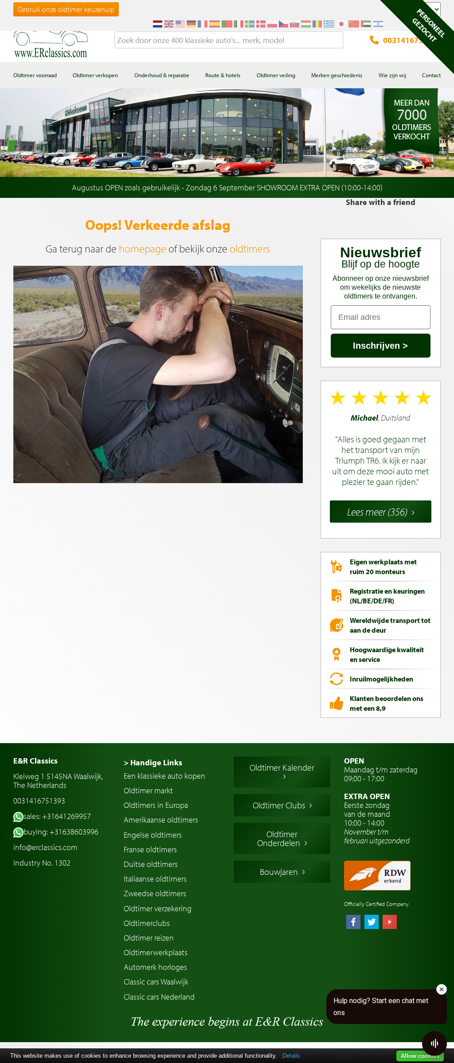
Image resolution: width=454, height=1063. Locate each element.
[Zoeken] (336, 40)
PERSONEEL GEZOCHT (428, 25)
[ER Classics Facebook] (353, 923)
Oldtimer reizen (149, 938)
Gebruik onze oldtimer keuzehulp (66, 9)
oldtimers (250, 248)
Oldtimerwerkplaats (156, 952)
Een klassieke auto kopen (164, 776)
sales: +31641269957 (57, 816)
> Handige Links (153, 762)
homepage (142, 248)
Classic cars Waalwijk (156, 981)
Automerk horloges (155, 967)
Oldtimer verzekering (158, 908)
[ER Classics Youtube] (390, 923)
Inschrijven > (380, 345)
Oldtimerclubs (147, 923)
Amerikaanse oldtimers (161, 820)
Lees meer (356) (377, 511)
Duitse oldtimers (151, 864)
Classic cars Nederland (159, 997)
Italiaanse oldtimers (155, 879)
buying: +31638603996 (60, 832)
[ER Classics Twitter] (371, 923)
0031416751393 (412, 40)
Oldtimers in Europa (156, 805)
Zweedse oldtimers (155, 893)
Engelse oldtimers (153, 835)
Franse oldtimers (150, 849)
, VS (380, 450)
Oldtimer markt (148, 790)
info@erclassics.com (45, 847)
